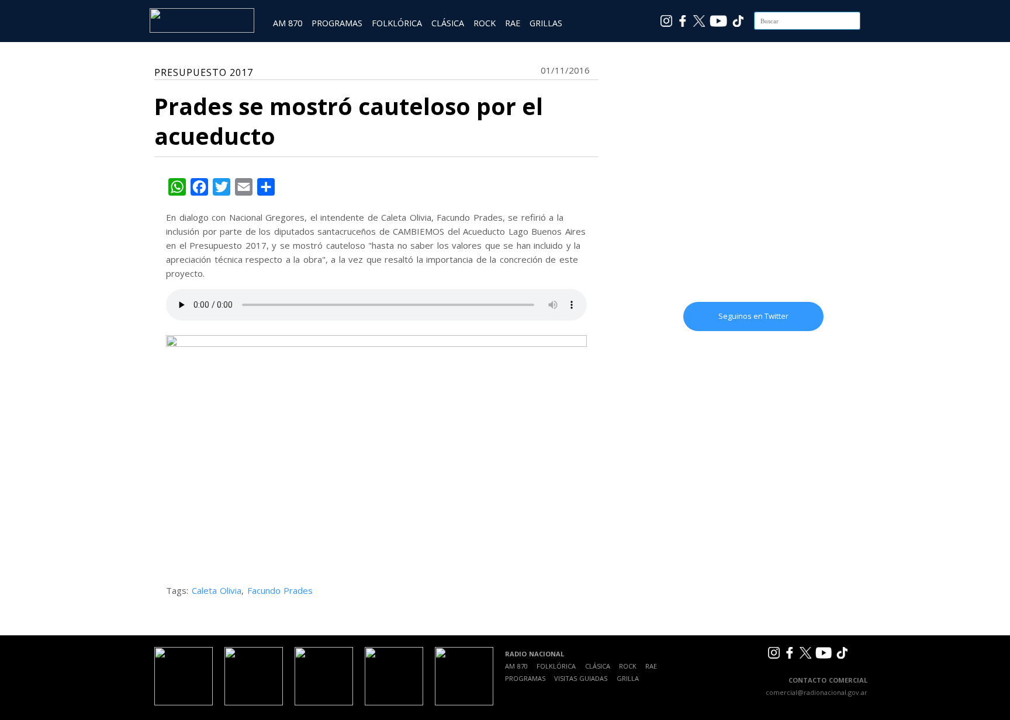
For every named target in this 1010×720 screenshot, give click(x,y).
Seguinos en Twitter (753, 316)
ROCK (484, 23)
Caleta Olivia (217, 590)
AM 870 (287, 23)
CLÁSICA (447, 23)
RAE (512, 23)
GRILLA (628, 678)
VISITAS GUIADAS (580, 678)
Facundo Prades (280, 590)
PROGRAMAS (337, 23)
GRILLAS (546, 23)
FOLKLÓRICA (397, 23)
